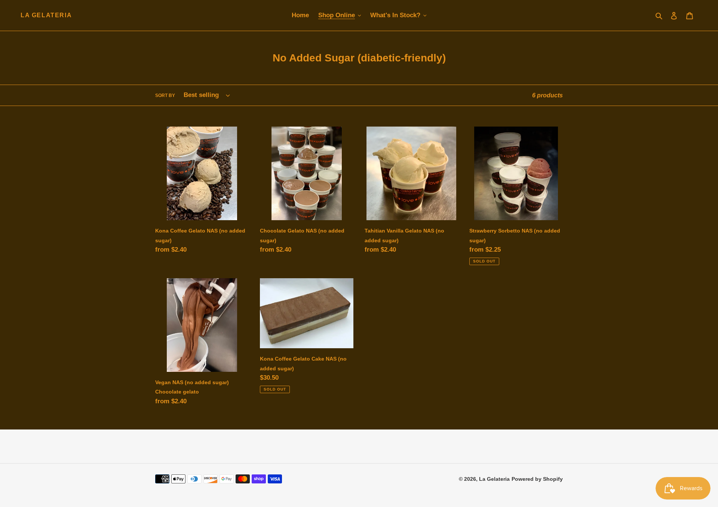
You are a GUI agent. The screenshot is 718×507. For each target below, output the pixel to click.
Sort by (165, 95)
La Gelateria (46, 15)
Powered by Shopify (537, 479)
